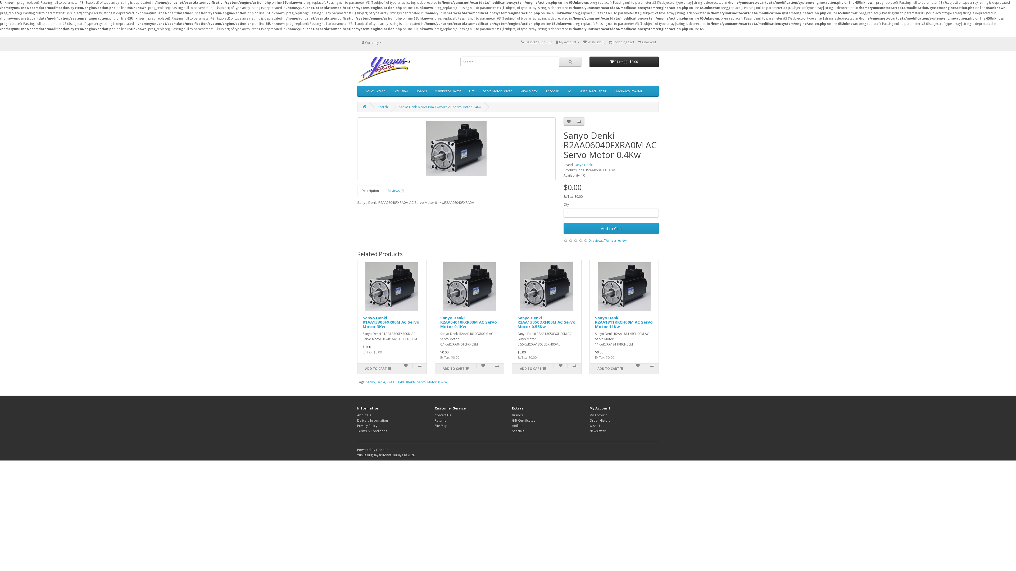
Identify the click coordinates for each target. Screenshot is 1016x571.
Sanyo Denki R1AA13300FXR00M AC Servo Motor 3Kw (391, 322)
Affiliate (517, 425)
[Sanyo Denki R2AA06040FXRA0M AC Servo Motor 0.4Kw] (456, 148)
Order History (599, 420)
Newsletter (597, 431)
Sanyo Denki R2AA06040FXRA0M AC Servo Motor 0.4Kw (440, 107)
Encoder (552, 91)
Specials (518, 431)
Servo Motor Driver (497, 91)
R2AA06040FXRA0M (401, 382)
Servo (421, 382)
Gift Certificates (523, 420)
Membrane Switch (448, 91)
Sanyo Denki (583, 165)
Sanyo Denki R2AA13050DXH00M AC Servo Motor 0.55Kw (546, 322)
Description (370, 190)
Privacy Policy (367, 425)
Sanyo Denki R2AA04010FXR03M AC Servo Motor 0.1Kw (468, 322)
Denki (381, 382)
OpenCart (383, 450)
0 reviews (596, 240)
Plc (568, 91)
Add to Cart (611, 228)
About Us (364, 415)
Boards (421, 91)
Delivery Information (372, 420)
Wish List (595, 425)
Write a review (616, 240)
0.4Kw (442, 382)
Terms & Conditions (372, 431)
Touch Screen (375, 91)
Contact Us (443, 415)
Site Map (441, 425)
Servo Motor (529, 91)
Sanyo (370, 382)
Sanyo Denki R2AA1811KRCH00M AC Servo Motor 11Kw (624, 322)
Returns (440, 420)
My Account (598, 415)
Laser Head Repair (592, 91)
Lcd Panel (400, 91)
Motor (432, 382)
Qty (566, 204)
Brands (517, 415)
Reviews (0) (396, 190)
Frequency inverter (628, 91)
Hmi (472, 91)
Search (383, 107)
